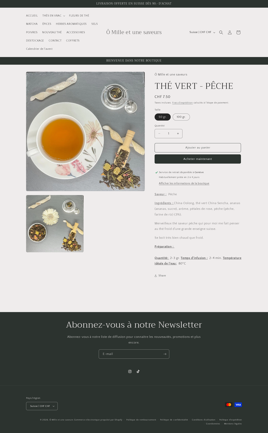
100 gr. (181, 117)
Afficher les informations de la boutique (184, 183)
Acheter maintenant (197, 159)
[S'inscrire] (164, 354)
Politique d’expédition (230, 420)
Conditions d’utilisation (203, 420)
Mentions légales (233, 424)
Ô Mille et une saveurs (61, 420)
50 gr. (163, 117)
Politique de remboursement (141, 420)
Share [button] (162, 275)
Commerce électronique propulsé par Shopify (98, 420)
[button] (53, 16)
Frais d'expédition (182, 102)
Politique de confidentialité (174, 420)
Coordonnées (213, 424)
